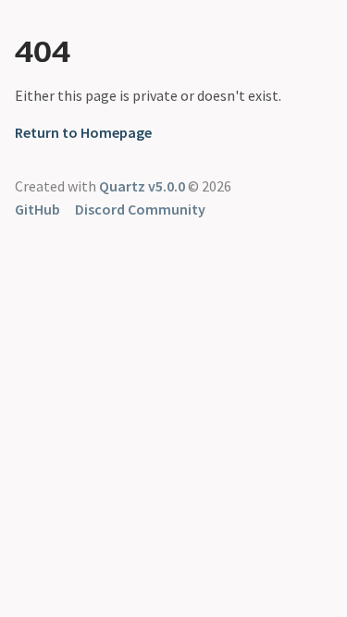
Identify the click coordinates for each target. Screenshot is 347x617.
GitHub (37, 209)
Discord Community (140, 209)
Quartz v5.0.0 (142, 186)
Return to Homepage (83, 132)
